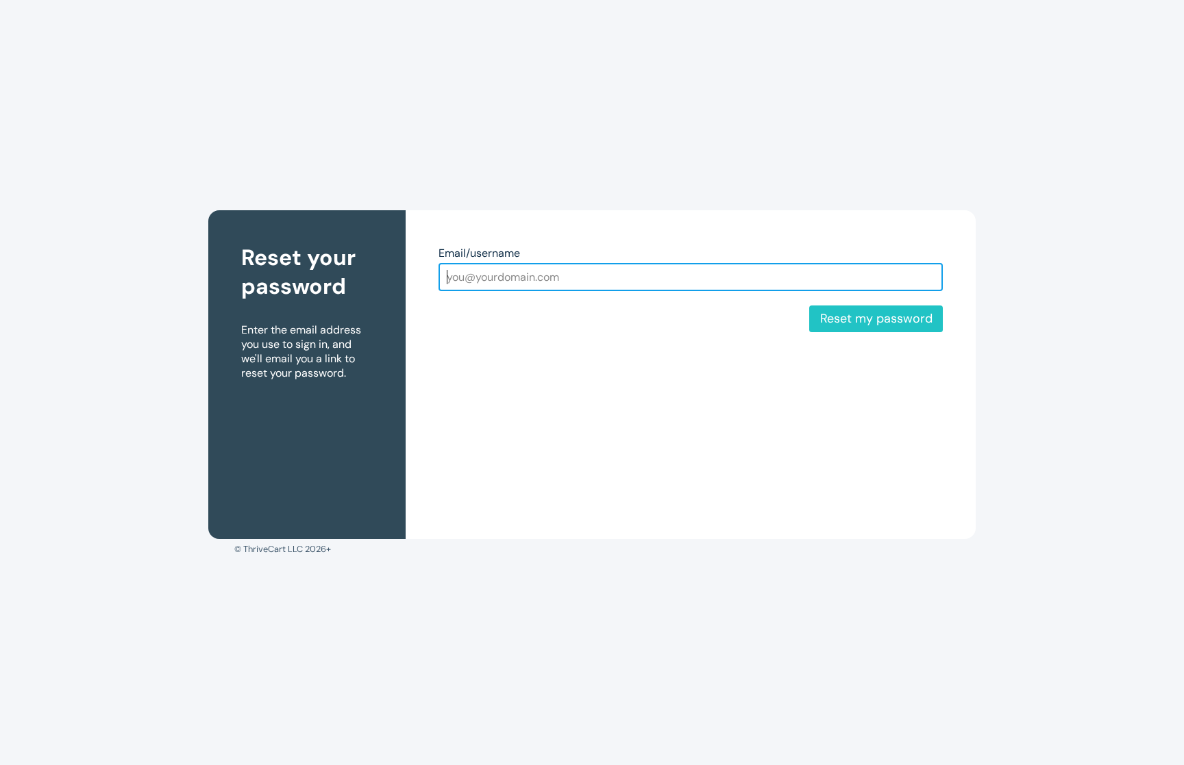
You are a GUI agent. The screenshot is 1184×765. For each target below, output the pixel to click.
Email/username (479, 253)
